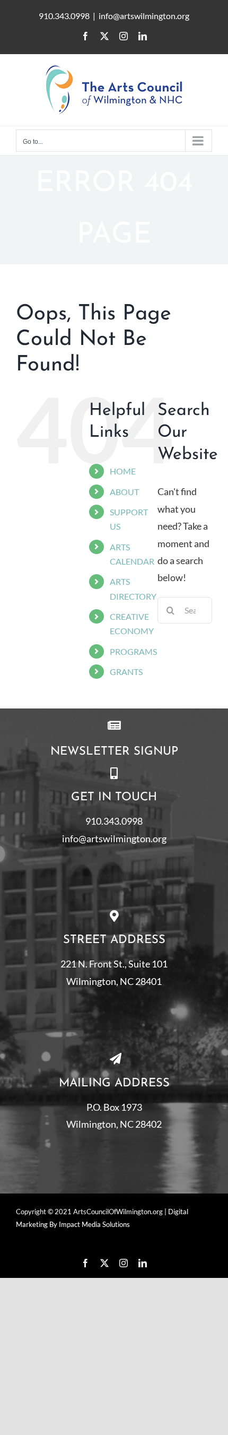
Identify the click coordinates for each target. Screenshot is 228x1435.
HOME (123, 471)
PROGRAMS (133, 651)
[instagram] (123, 1263)
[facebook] (85, 1263)
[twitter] (104, 1263)
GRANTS (126, 672)
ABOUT (124, 492)
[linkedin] (142, 1263)
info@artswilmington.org (144, 16)
